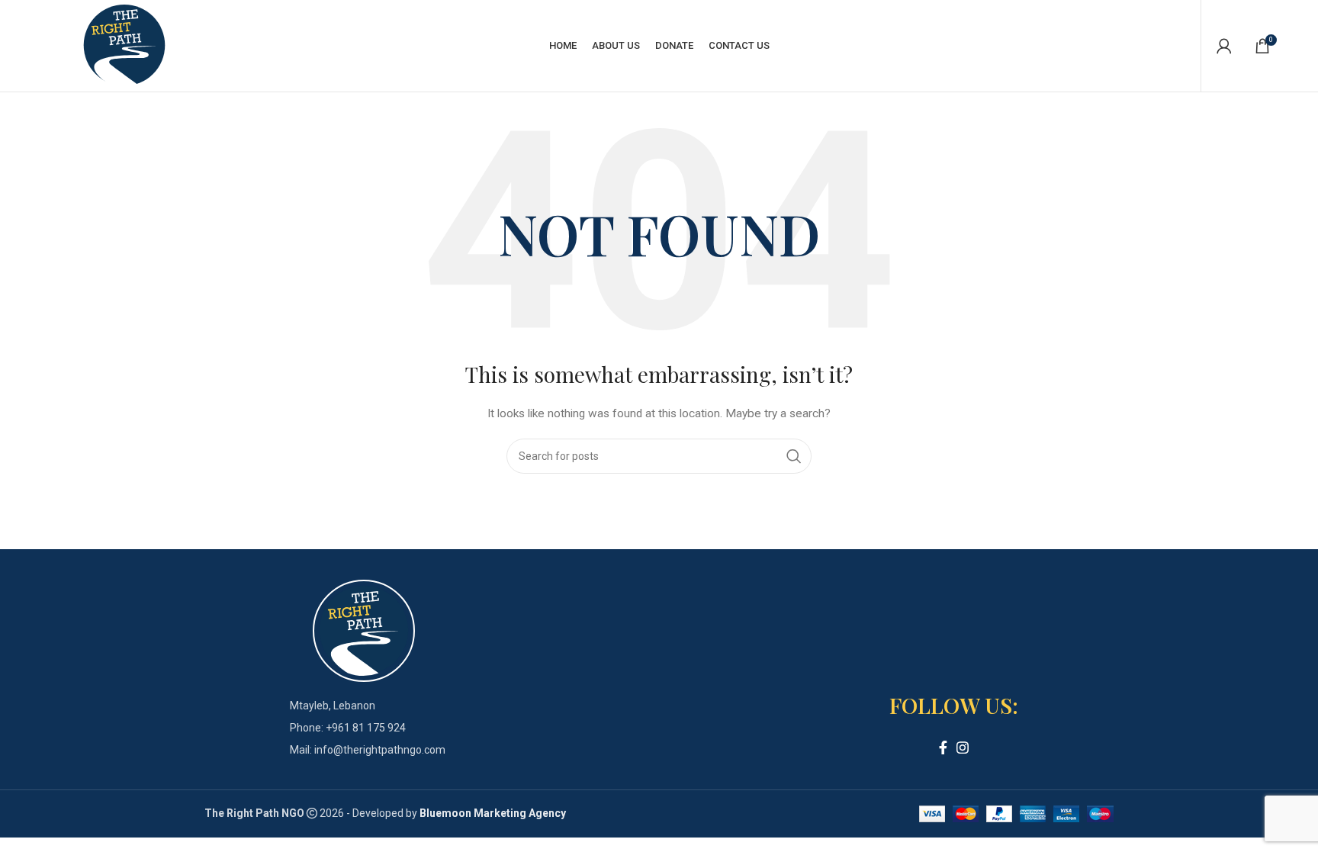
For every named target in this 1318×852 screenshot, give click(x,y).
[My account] (1224, 46)
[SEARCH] (794, 456)
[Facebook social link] (943, 747)
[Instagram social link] (962, 747)
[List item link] (363, 727)
